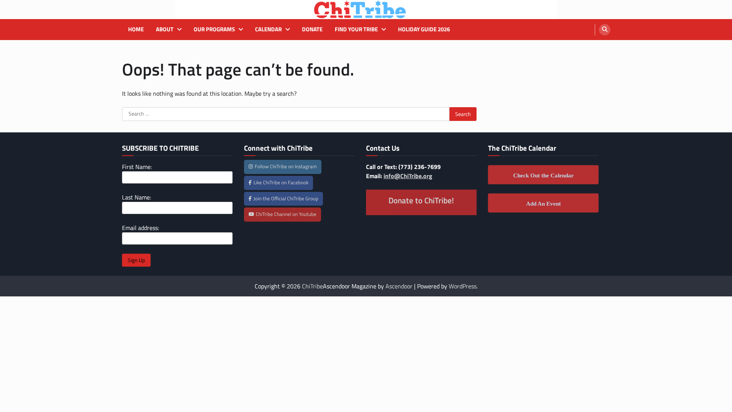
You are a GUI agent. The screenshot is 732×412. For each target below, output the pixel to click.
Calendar (268, 29)
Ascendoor (399, 286)
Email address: (140, 227)
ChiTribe (312, 286)
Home (136, 29)
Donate (312, 29)
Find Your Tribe (356, 29)
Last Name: (136, 197)
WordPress (463, 286)
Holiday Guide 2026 (424, 29)
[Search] (604, 29)
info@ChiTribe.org (408, 175)
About (164, 29)
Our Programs (214, 29)
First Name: (137, 166)
